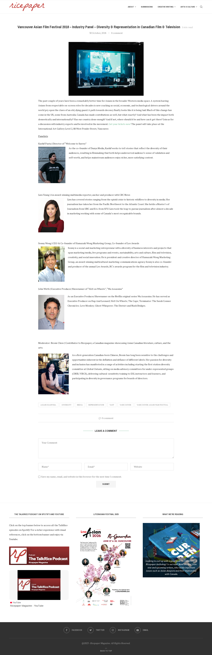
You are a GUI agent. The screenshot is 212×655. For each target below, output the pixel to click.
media (80, 405)
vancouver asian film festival (152, 405)
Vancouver (125, 405)
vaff (112, 405)
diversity (66, 405)
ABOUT (131, 6)
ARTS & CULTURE (188, 6)
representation (96, 405)
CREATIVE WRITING (165, 6)
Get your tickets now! (120, 124)
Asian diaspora (48, 405)
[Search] (201, 6)
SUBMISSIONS (147, 6)
